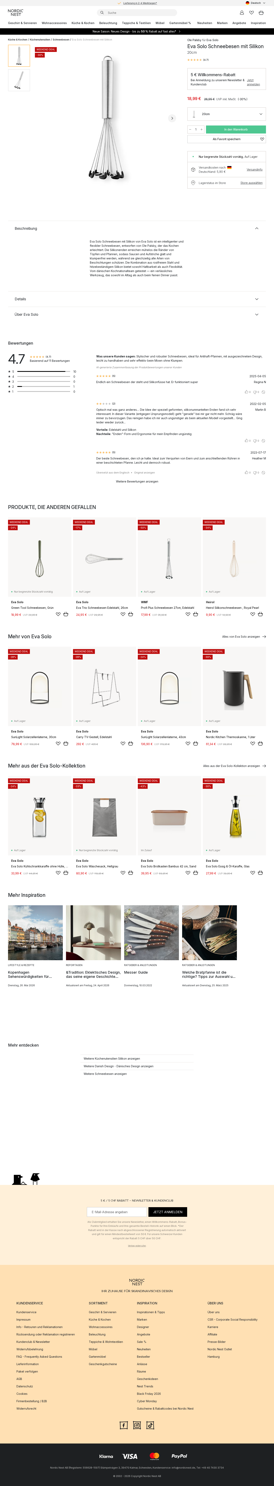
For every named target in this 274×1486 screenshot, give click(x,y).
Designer (143, 1327)
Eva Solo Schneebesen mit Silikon (92, 39)
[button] (198, 60)
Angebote (239, 23)
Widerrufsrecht (26, 1408)
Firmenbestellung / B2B (31, 1401)
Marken (222, 23)
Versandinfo (255, 169)
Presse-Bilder (217, 1341)
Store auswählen (252, 182)
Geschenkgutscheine (103, 1364)
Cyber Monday (147, 1401)
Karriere (213, 1327)
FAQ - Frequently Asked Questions (39, 1356)
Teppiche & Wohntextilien (106, 1341)
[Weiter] (172, 118)
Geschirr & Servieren (22, 23)
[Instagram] (137, 1424)
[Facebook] (123, 1424)
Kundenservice (26, 1312)
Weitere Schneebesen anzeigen (105, 1073)
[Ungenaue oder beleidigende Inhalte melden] (263, 392)
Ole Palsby (194, 40)
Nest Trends (145, 1386)
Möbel (160, 23)
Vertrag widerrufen (137, 1245)
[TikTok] (150, 1424)
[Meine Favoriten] (251, 12)
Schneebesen (61, 39)
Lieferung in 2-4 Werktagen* (140, 2)
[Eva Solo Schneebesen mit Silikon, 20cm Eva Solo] (108, 118)
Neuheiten (204, 23)
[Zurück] (44, 118)
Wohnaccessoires (54, 23)
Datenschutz (24, 1386)
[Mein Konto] (242, 12)
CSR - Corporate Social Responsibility (233, 1319)
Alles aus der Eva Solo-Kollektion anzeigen (231, 766)
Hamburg (214, 1356)
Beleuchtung (108, 23)
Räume (141, 1371)
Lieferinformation (27, 1364)
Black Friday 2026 (149, 1393)
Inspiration (258, 23)
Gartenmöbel (97, 1356)
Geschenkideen (147, 1379)
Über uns (214, 1312)
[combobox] (256, 3)
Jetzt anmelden (253, 82)
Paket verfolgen (27, 1371)
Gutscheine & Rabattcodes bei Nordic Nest (165, 1408)
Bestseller (143, 1356)
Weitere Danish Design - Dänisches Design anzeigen (118, 1066)
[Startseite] (15, 12)
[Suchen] (102, 12)
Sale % (141, 1341)
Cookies (21, 1393)
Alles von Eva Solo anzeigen (241, 636)
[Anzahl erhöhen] (201, 129)
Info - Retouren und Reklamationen (39, 1327)
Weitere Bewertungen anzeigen (137, 481)
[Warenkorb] (261, 12)
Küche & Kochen (83, 23)
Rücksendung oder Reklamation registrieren (45, 1334)
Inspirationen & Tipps (151, 1312)
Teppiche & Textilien (136, 23)
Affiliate (212, 1334)
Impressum (23, 1319)
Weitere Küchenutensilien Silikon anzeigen (112, 1058)
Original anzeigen (144, 472)
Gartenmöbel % (180, 23)
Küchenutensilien (40, 39)
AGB (19, 1379)
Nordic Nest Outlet (220, 1349)
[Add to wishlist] (58, 614)
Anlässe (142, 1364)
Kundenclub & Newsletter (33, 1341)
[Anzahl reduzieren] (190, 129)
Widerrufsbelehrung (29, 1349)
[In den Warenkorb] (65, 614)
